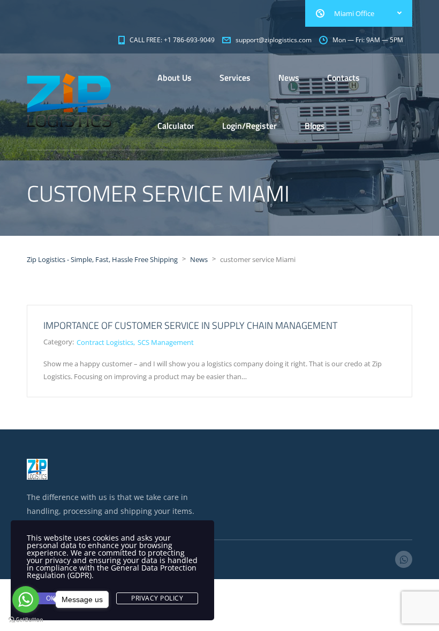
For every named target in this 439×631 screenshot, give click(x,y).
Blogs (315, 125)
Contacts (343, 77)
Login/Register (249, 125)
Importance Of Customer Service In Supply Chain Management (190, 325)
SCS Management (166, 342)
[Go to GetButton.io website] (26, 620)
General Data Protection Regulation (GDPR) (111, 571)
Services (235, 77)
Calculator (175, 125)
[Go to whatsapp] (25, 599)
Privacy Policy (157, 598)
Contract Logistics (105, 342)
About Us (174, 77)
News (288, 77)
